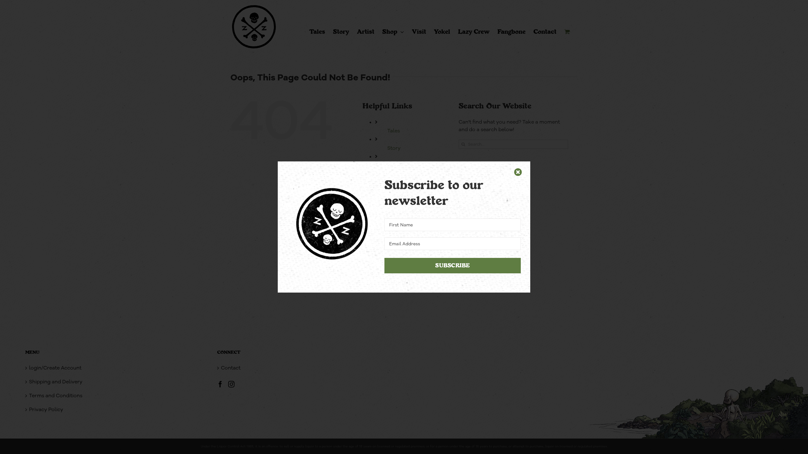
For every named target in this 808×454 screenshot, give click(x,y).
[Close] (518, 172)
